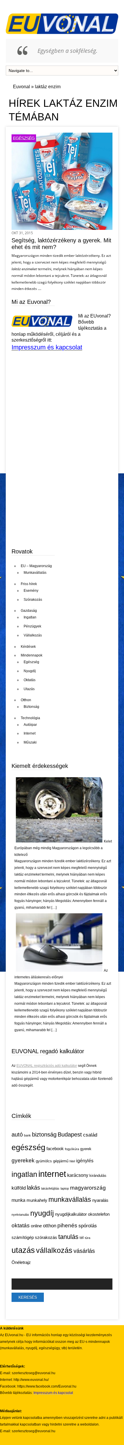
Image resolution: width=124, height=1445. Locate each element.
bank (27, 1135)
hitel (72, 1161)
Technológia (30, 718)
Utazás (29, 689)
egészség (28, 1147)
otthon (49, 1225)
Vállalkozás (33, 635)
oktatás (21, 1225)
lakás (33, 1187)
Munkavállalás (35, 573)
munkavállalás (69, 1199)
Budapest (70, 1134)
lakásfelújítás (50, 1188)
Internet (29, 733)
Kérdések (28, 647)
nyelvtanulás (20, 1214)
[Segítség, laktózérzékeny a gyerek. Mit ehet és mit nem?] (62, 228)
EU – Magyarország (36, 566)
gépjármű (60, 1161)
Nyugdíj (30, 671)
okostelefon (99, 1214)
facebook (55, 1148)
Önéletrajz (21, 1262)
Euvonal (21, 86)
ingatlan (24, 1174)
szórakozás (46, 1237)
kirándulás (97, 1175)
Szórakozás (33, 600)
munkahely (37, 1200)
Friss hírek (29, 584)
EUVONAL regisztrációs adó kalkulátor (46, 1066)
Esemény (31, 591)
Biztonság (31, 707)
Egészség (24, 138)
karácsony (77, 1175)
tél (82, 1237)
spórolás (87, 1225)
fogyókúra (72, 1149)
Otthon (26, 700)
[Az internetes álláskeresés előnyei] (59, 970)
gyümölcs (44, 1161)
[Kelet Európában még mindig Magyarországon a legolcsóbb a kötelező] (59, 841)
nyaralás (100, 1200)
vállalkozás (54, 1250)
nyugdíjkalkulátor (71, 1214)
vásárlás (84, 1251)
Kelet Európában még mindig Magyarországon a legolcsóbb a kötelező (63, 848)
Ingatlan (30, 617)
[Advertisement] (55, 497)
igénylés (84, 1160)
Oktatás (29, 680)
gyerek (85, 1149)
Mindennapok (31, 655)
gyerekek (23, 1160)
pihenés (67, 1225)
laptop (65, 1188)
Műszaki (30, 742)
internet (52, 1174)
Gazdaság (29, 611)
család (90, 1135)
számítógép (23, 1237)
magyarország (88, 1187)
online (36, 1226)
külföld (19, 1188)
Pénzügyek (32, 626)
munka (18, 1200)
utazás (23, 1250)
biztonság (44, 1134)
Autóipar (30, 725)
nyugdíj (42, 1213)
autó (17, 1134)
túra (87, 1238)
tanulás (68, 1236)
